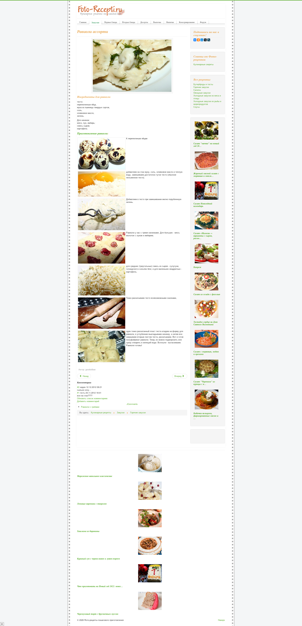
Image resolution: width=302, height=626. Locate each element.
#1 (78, 392)
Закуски (95, 22)
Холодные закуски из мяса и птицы (207, 97)
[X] (205, 39)
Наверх (221, 619)
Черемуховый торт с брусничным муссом (97, 613)
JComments (132, 403)
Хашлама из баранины (88, 531)
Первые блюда (110, 22)
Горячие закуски (201, 87)
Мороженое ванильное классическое (94, 476)
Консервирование (187, 22)
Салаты (197, 90)
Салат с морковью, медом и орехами (206, 353)
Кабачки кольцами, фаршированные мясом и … (205, 416)
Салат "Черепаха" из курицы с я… (204, 383)
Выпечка (157, 22)
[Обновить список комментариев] (92, 382)
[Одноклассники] (198, 39)
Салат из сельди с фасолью (206, 294)
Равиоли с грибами (90, 406)
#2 (78, 387)
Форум (203, 22)
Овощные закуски (201, 92)
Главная (82, 22)
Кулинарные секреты (203, 64)
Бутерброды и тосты (203, 84)
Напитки (170, 22)
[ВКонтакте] (194, 39)
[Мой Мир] (201, 39)
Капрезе (197, 267)
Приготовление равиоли (92, 133)
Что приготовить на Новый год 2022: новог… (100, 586)
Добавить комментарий (88, 401)
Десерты (144, 22)
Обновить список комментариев (92, 398)
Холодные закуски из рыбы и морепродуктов (207, 102)
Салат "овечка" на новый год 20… (206, 145)
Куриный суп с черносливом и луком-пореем (98, 558)
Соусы (196, 106)
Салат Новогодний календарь (202, 205)
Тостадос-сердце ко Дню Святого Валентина (205, 323)
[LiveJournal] (208, 39)
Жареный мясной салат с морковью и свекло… (206, 175)
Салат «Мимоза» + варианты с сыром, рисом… (203, 236)
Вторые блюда (128, 22)
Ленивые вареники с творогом (92, 503)
